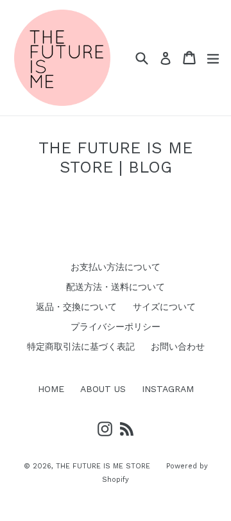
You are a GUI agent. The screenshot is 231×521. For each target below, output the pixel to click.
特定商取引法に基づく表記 (81, 346)
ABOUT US (103, 389)
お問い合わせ (178, 346)
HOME (51, 389)
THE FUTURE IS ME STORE (103, 466)
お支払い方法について (115, 267)
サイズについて (164, 307)
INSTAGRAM (168, 389)
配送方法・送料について (115, 287)
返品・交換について (76, 307)
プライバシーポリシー (115, 326)
